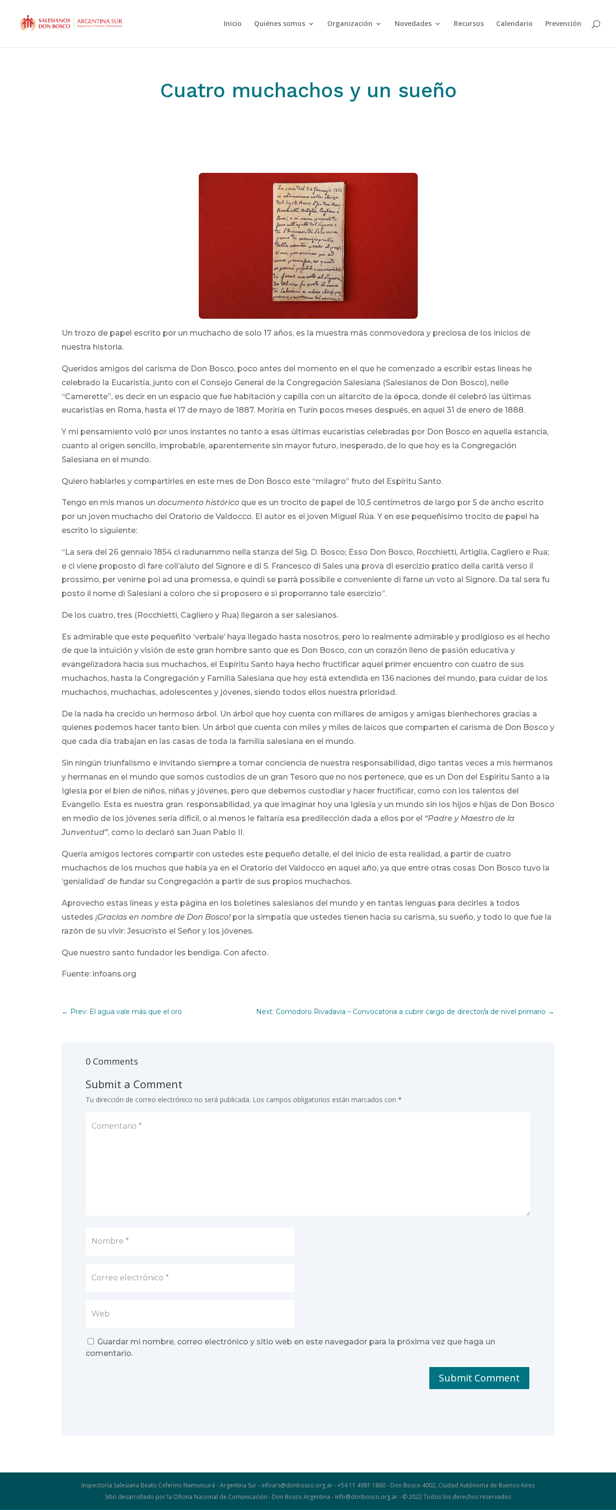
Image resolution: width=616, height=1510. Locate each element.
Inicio (233, 24)
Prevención (563, 24)
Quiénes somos (279, 24)
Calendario (514, 24)
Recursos (469, 24)
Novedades (413, 24)
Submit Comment (479, 1377)
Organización (349, 24)
